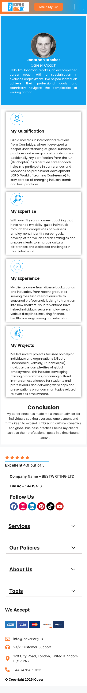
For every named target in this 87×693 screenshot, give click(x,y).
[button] (43, 526)
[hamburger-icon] (79, 7)
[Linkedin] (32, 506)
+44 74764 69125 (27, 670)
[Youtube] (60, 506)
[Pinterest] (41, 506)
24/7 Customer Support (32, 647)
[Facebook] (14, 506)
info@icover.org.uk (28, 639)
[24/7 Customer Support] (7, 647)
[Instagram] (23, 506)
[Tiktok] (50, 506)
